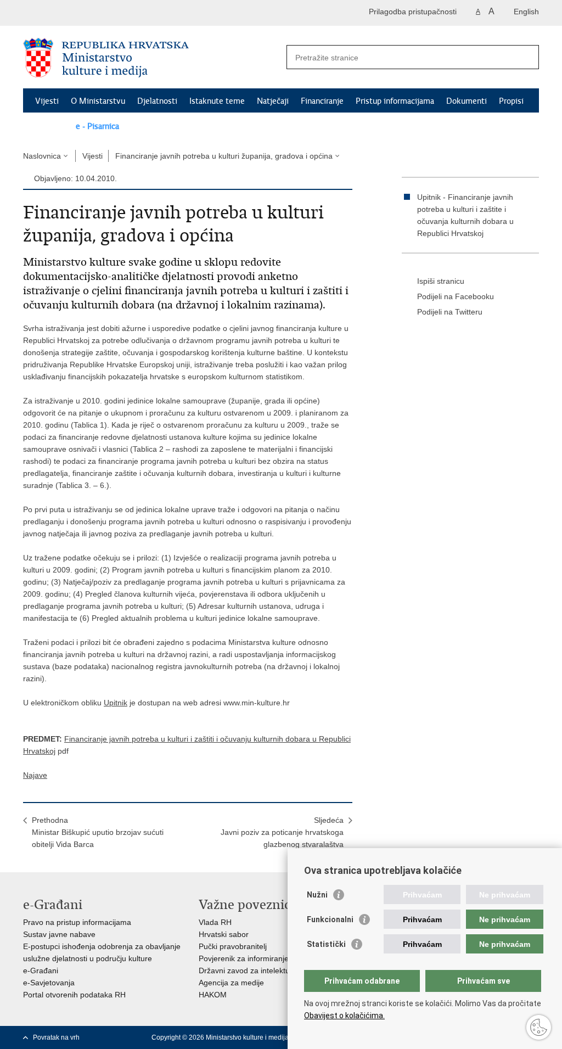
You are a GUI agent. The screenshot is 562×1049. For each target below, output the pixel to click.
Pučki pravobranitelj (233, 946)
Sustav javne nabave (59, 934)
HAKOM (213, 994)
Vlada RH (215, 922)
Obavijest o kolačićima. (344, 1015)
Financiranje (322, 101)
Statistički (326, 944)
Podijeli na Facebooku (455, 296)
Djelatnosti (157, 101)
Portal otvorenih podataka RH (74, 994)
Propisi (511, 101)
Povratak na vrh (56, 1037)
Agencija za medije (231, 982)
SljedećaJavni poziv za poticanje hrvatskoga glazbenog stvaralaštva (282, 832)
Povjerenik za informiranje (244, 958)
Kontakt (49, 126)
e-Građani (40, 970)
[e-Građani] (70, 12)
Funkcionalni (330, 919)
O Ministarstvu (98, 101)
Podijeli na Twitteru (449, 311)
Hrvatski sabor (224, 934)
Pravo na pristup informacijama (77, 922)
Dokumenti (466, 101)
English (526, 11)
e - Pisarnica (97, 126)
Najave (35, 775)
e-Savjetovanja (49, 982)
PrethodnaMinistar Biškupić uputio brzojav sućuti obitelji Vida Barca (98, 832)
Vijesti (47, 101)
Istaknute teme (217, 101)
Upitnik (115, 702)
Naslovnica (42, 156)
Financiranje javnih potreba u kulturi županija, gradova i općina (224, 156)
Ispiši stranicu (440, 281)
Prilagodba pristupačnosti (413, 11)
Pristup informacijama (395, 101)
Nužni (317, 894)
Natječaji (273, 101)
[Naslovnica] (152, 57)
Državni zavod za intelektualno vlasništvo (270, 970)
